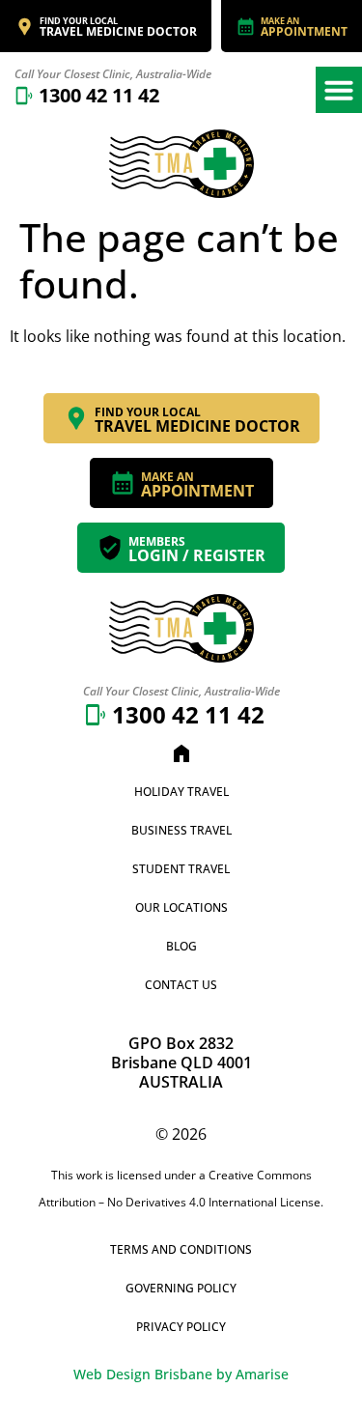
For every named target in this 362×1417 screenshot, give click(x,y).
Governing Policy (181, 1288)
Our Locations (181, 907)
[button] (339, 90)
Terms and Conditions (181, 1249)
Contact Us (181, 985)
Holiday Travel (181, 791)
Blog (181, 946)
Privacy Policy (181, 1326)
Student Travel (181, 869)
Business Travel (181, 830)
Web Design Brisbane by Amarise (181, 1374)
